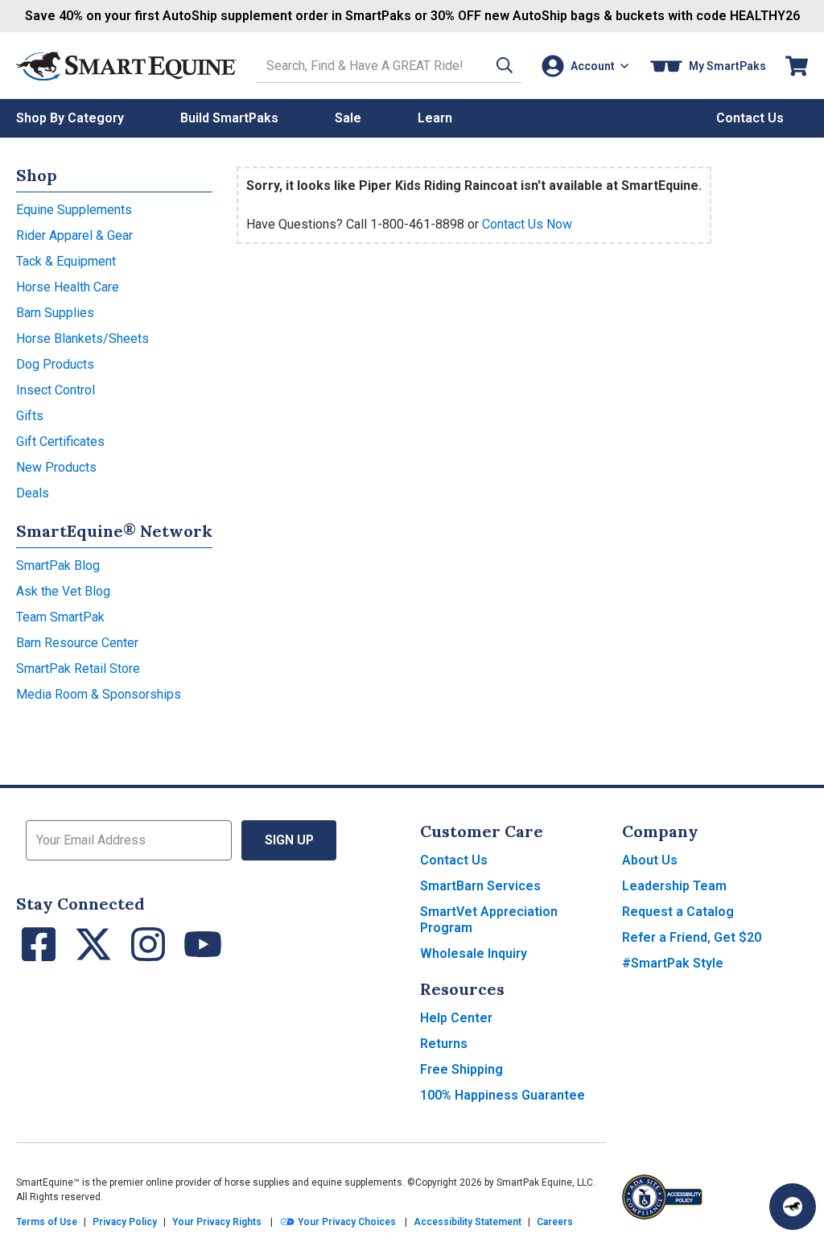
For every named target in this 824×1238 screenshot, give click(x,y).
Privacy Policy (125, 1222)
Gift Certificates (60, 441)
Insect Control (55, 390)
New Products (56, 467)
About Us (650, 860)
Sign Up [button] (289, 840)
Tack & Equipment (66, 261)
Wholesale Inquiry (473, 953)
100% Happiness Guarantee (502, 1095)
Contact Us (454, 860)
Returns (444, 1043)
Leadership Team (674, 885)
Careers (555, 1222)
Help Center (456, 1017)
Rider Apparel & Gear (74, 235)
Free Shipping (461, 1069)
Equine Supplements (74, 209)
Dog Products (55, 364)
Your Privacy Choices (345, 1222)
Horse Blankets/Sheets (82, 338)
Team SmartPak (60, 617)
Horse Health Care (67, 287)
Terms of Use (46, 1222)
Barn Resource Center (77, 642)
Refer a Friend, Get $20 (691, 937)
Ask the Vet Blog (63, 591)
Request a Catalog (678, 911)
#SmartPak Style (672, 963)
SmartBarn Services (480, 885)
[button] (504, 65)
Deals (32, 493)
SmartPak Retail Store (78, 668)
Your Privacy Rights (217, 1222)
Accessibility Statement (467, 1222)
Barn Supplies (55, 312)
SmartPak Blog (58, 565)
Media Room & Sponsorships (98, 694)
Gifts (29, 415)
